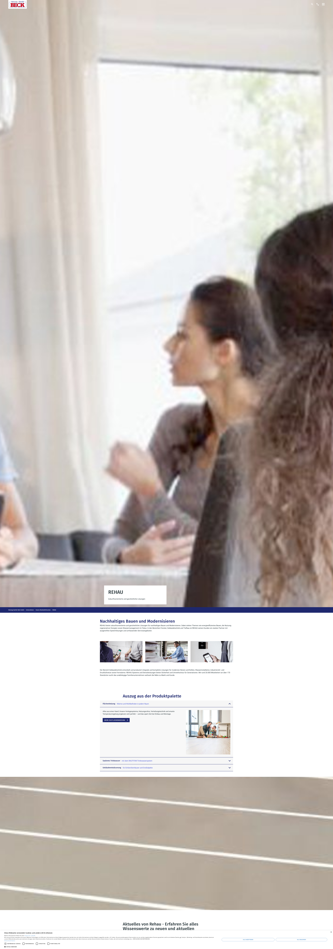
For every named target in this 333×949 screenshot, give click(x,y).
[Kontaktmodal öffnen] (317, 4)
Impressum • (28, 935)
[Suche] (312, 4)
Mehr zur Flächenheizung (114, 720)
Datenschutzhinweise (9, 940)
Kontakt (33, 935)
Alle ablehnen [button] (301, 939)
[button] (323, 4)
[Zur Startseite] (17, 4)
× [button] (331, 932)
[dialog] (166, 939)
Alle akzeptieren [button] (248, 939)
